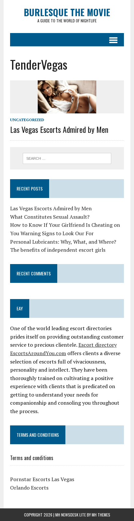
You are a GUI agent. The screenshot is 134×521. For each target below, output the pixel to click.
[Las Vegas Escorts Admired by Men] (67, 108)
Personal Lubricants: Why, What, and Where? (63, 241)
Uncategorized (27, 119)
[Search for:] (67, 157)
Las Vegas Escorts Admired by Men (59, 129)
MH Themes (101, 514)
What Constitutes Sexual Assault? (49, 216)
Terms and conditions (31, 458)
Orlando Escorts (29, 487)
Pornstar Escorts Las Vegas (42, 479)
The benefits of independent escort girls (57, 249)
